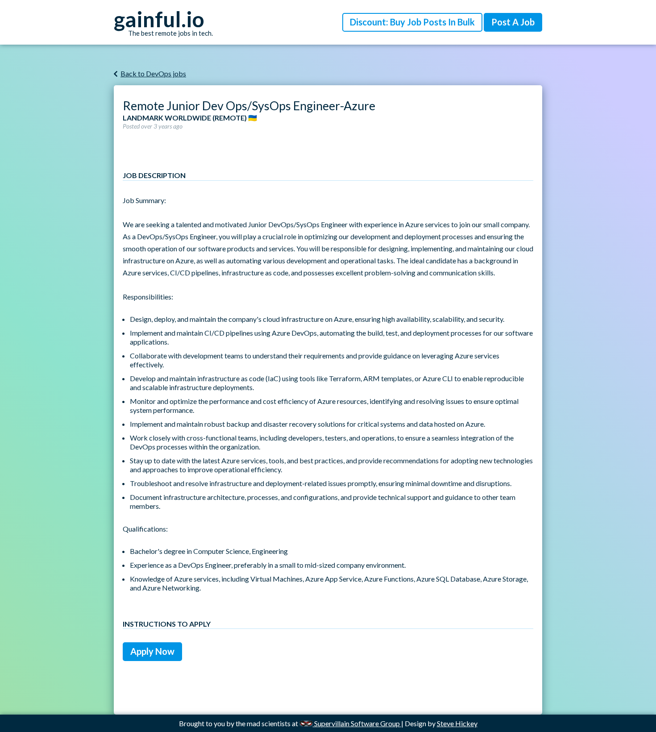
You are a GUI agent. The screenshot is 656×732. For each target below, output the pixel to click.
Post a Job (513, 22)
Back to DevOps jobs (153, 73)
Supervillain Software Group (357, 723)
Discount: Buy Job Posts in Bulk (412, 22)
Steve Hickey (457, 723)
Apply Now (152, 651)
